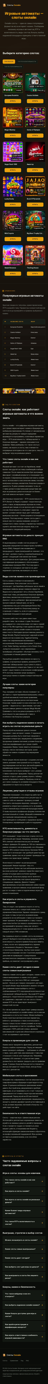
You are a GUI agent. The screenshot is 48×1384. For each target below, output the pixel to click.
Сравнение (14, 1360)
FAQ (27, 1360)
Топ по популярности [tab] (13, 66)
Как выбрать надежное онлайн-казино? (22, 1305)
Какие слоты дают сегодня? (17, 1258)
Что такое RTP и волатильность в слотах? (19, 1222)
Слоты (5, 1360)
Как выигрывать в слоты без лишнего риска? (21, 1276)
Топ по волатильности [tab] (27, 61)
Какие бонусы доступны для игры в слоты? (20, 1315)
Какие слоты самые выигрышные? (20, 1249)
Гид (22, 1360)
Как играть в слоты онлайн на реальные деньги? (22, 1201)
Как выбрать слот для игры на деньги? (22, 1267)
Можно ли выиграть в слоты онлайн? (21, 1240)
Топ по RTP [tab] (8, 61)
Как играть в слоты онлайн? (17, 1191)
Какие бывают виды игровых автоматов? (17, 1212)
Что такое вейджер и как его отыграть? (17, 1295)
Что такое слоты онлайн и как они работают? (20, 1181)
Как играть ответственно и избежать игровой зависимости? (21, 1336)
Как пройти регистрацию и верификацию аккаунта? (16, 1325)
